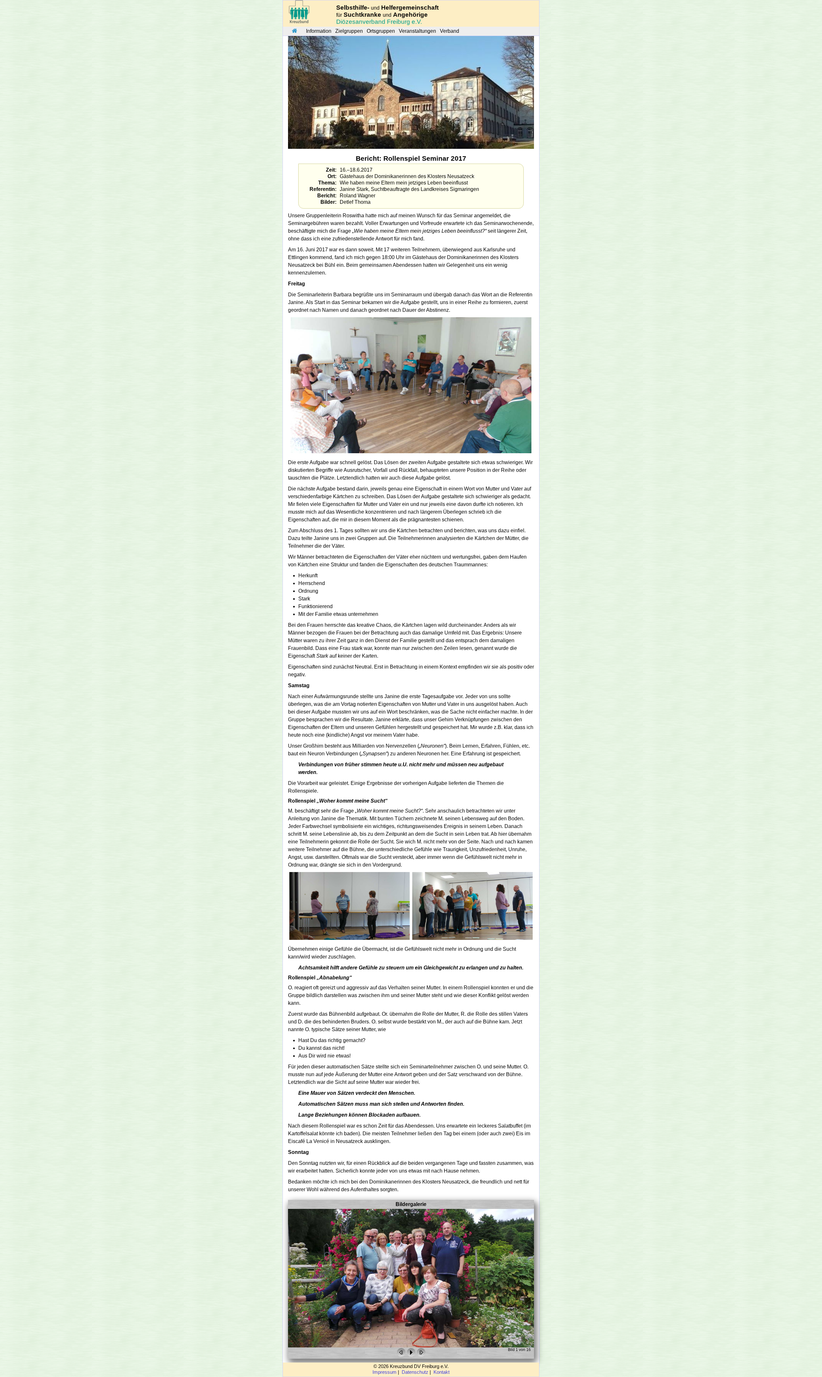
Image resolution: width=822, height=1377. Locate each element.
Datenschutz (415, 1372)
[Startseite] (294, 31)
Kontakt (441, 1372)
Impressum (384, 1372)
